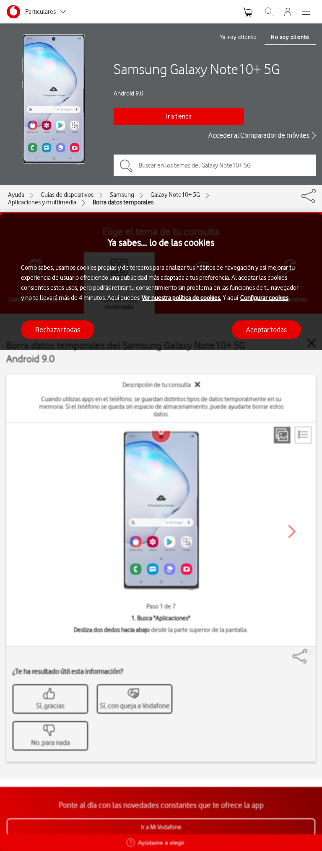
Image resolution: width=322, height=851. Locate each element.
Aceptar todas (266, 329)
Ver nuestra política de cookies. (181, 298)
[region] (161, 532)
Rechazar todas (57, 329)
